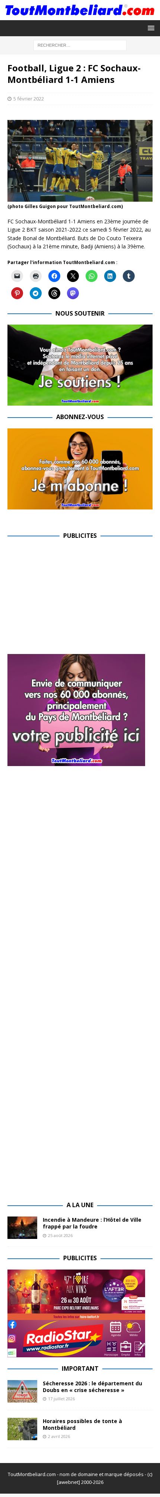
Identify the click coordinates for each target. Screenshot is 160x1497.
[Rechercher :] (80, 44)
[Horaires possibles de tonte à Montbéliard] (22, 1429)
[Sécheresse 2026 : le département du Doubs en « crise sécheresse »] (22, 1391)
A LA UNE (80, 1205)
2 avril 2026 (59, 1436)
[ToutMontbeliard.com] (80, 15)
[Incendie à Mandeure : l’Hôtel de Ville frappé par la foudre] (22, 1227)
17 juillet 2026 (61, 1398)
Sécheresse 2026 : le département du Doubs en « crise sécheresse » (92, 1387)
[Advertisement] (69, 599)
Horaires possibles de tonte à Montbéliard (82, 1424)
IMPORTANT (80, 1368)
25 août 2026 (60, 1235)
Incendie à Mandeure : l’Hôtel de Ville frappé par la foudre (92, 1223)
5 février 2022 (28, 98)
